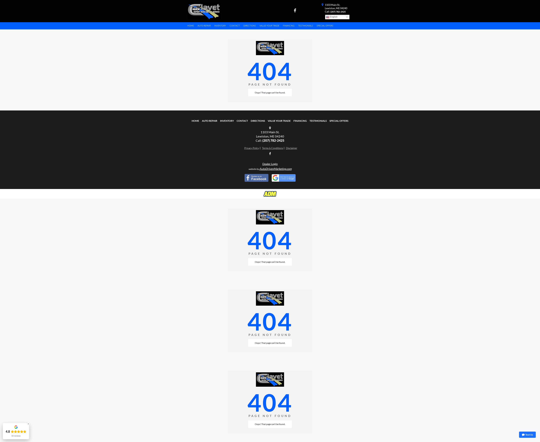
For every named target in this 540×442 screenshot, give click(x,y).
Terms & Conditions (272, 148)
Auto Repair (209, 120)
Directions (258, 120)
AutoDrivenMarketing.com (275, 168)
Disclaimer (291, 148)
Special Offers (338, 120)
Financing (300, 120)
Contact (242, 120)
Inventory (227, 120)
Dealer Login (270, 163)
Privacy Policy (251, 148)
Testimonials (318, 120)
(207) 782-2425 (338, 11)
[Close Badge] (28, 423)
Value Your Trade (279, 120)
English (333, 17)
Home (195, 120)
